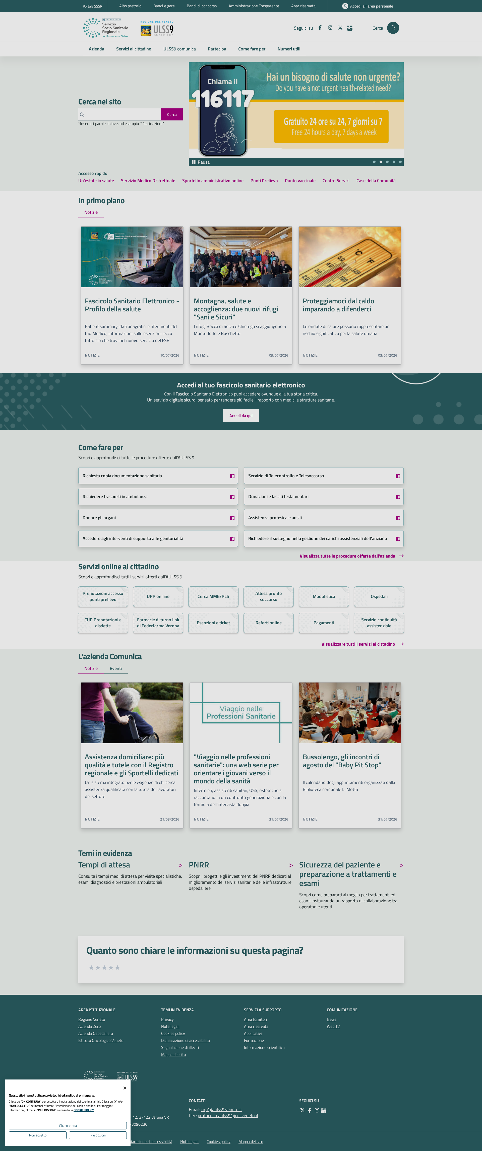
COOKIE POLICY (84, 1110)
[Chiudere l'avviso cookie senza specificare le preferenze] (125, 1088)
